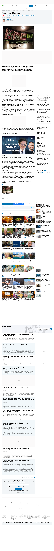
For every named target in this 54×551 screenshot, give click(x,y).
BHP (11, 506)
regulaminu (18, 486)
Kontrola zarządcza (40, 150)
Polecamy (38, 267)
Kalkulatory (41, 126)
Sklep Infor (20, 507)
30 (49, 172)
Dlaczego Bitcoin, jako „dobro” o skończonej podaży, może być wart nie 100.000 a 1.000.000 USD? (43, 98)
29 (47, 172)
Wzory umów (45, 515)
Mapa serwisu (46, 522)
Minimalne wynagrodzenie (38, 513)
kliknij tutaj (23, 492)
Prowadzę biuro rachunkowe (39, 503)
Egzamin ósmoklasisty (13, 518)
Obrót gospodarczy (4, 504)
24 (38, 172)
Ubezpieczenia (12, 504)
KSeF (3, 507)
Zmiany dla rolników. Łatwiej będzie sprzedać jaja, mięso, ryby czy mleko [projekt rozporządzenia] (43, 102)
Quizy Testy (39, 165)
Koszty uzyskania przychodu (41, 159)
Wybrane (48, 95)
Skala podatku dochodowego (39, 517)
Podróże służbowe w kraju (41, 160)
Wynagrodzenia (13, 503)
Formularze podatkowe (46, 516)
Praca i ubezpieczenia (30, 504)
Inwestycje (17, 10)
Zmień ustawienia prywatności (18, 522)
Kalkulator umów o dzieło (41, 133)
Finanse (14, 10)
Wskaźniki (41, 153)
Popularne (39, 95)
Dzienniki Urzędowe (21, 514)
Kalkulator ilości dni (40, 142)
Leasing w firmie (24, 328)
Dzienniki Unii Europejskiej (22, 515)
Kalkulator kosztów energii (41, 134)
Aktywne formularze (43, 145)
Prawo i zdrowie (21, 508)
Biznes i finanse (29, 502)
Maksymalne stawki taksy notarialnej (42, 163)
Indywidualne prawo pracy (14, 502)
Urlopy (11, 505)
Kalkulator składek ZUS (41, 137)
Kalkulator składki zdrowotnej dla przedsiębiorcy (42, 128)
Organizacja (4, 512)
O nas (3, 522)
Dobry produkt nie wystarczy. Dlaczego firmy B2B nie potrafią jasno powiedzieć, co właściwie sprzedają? (43, 112)
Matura (11, 517)
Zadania (3, 514)
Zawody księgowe (4, 506)
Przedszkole (12, 512)
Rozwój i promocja (4, 515)
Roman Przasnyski (8, 19)
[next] (34, 477)
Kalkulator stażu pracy (30, 516)
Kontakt (37, 522)
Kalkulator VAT (39, 138)
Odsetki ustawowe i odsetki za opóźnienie (43, 154)
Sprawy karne (20, 503)
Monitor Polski (21, 513)
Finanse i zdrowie (29, 507)
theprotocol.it (45, 517)
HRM (11, 507)
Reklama (41, 522)
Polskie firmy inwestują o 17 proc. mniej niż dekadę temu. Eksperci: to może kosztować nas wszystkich (43, 119)
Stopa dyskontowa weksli (41, 164)
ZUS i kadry (3, 505)
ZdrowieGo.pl (45, 512)
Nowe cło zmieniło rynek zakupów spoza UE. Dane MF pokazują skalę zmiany (43, 100)
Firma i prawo (39, 202)
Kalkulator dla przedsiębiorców (42, 129)
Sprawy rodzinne (21, 502)
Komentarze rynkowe (22, 10)
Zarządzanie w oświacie (14, 516)
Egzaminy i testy (13, 515)
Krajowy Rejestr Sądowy (41, 151)
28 (45, 172)
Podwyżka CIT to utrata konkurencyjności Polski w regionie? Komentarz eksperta (43, 107)
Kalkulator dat (39, 143)
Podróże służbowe (37, 515)
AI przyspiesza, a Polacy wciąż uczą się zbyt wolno (43, 122)
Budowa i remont (45, 505)
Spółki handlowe (39, 147)
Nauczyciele (12, 514)
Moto (27, 505)
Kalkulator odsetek (29, 515)
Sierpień (45, 170)
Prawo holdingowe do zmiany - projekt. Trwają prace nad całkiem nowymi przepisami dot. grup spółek (43, 105)
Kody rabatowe (45, 514)
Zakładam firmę (9, 328)
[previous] (22, 477)
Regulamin (26, 522)
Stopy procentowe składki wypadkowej (43, 158)
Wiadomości (45, 502)
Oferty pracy (45, 518)
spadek (30, 89)
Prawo (11, 10)
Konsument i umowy (21, 504)
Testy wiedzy (12, 519)
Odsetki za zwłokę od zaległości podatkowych (42, 156)
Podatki (3, 502)
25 (40, 172)
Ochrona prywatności (9, 522)
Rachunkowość (4, 503)
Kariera (31, 522)
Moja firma (8, 10)
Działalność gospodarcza (41, 146)
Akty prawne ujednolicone (22, 516)
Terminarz (41, 170)
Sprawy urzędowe (21, 505)
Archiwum (44, 513)
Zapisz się (18, 488)
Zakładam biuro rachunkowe (39, 502)
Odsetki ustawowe (37, 516)
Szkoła (11, 513)
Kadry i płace (4, 516)
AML (35, 507)
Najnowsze (44, 95)
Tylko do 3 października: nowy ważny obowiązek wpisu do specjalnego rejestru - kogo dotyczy (43, 117)
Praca (19, 506)
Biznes (17, 328)
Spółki (14, 328)
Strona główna (4, 10)
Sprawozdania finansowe (38, 506)
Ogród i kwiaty (45, 506)
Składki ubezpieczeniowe (38, 514)
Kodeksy (20, 517)
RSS (34, 522)
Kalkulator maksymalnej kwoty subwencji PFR (43, 140)
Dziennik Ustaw (21, 512)
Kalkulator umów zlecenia (41, 132)
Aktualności (4, 328)
